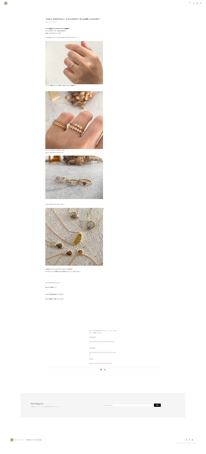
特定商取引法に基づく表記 (31, 439)
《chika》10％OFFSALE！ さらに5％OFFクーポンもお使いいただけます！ (73, 19)
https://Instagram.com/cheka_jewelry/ (101, 341)
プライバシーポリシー (19, 439)
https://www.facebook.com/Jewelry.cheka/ (102, 353)
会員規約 (40, 439)
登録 (157, 405)
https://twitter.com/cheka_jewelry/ (100, 363)
